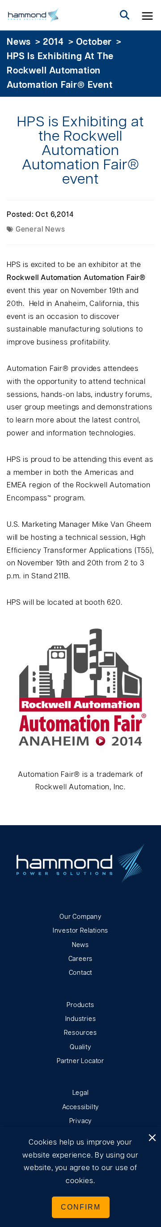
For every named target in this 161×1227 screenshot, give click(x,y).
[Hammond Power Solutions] (33, 15)
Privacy (80, 1121)
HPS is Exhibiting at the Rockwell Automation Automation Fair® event (60, 71)
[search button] (124, 15)
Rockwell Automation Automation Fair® (76, 277)
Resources (80, 1033)
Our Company (80, 917)
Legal (80, 1093)
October (94, 42)
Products (80, 1005)
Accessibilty (80, 1107)
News (19, 42)
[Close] (152, 1138)
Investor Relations (80, 931)
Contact (81, 973)
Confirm (81, 1207)
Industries (80, 1019)
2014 (53, 42)
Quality (80, 1047)
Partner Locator (80, 1061)
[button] (147, 15)
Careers (80, 959)
